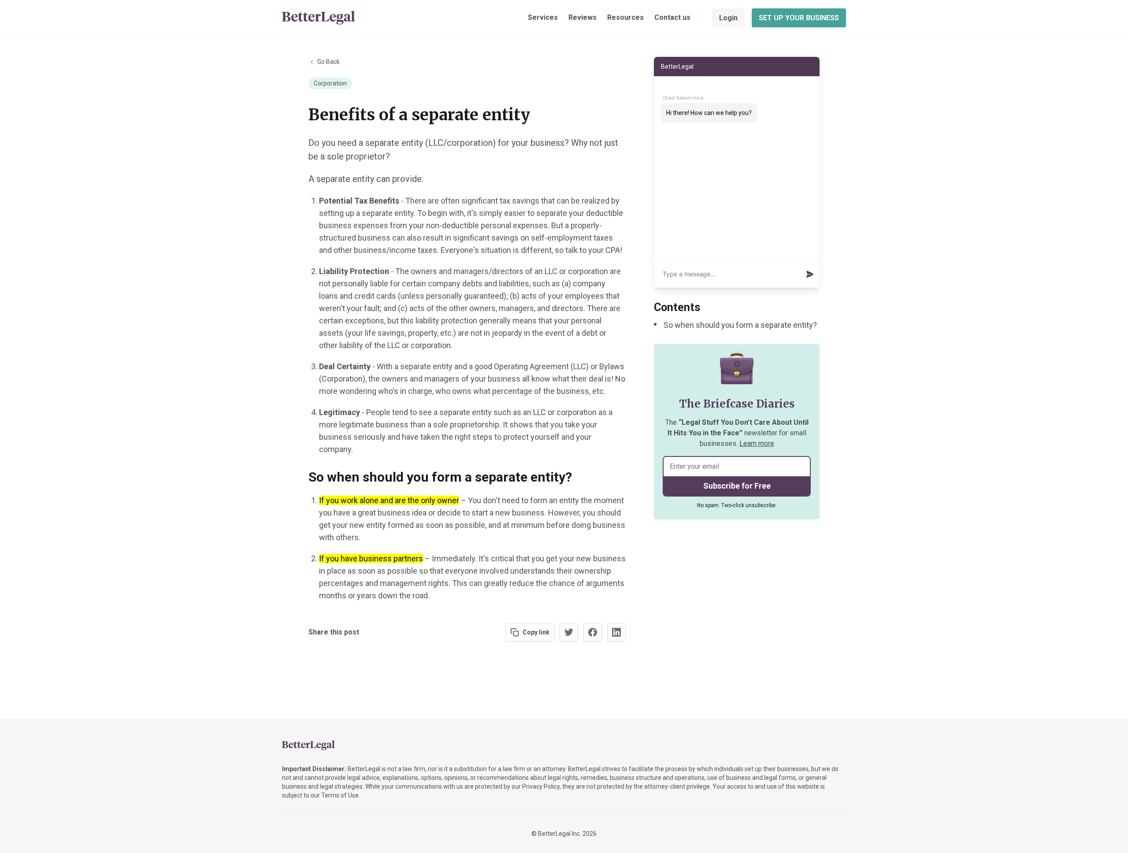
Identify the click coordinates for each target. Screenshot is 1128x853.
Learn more (756, 443)
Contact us (672, 17)
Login (728, 18)
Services (543, 17)
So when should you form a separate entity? (740, 325)
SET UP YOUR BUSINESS (799, 18)
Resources (625, 17)
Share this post (333, 632)
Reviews (582, 17)
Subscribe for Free (737, 485)
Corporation (330, 83)
